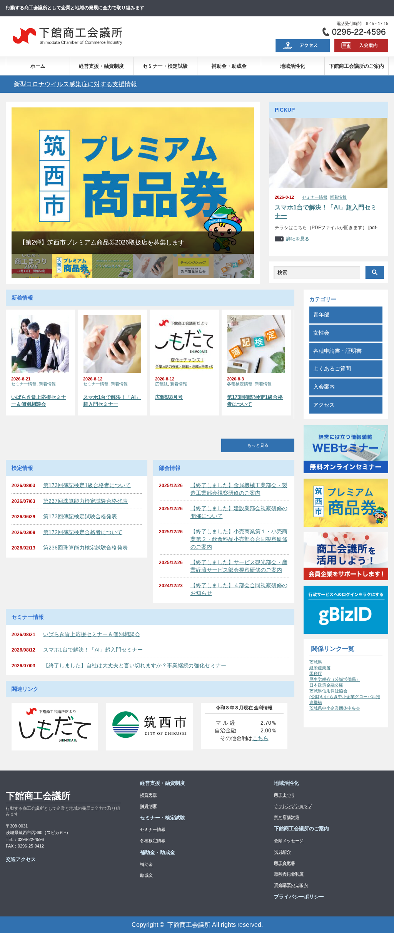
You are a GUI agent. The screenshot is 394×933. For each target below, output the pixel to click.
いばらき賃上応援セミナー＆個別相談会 (38, 400)
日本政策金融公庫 (326, 685)
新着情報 (338, 197)
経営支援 (148, 794)
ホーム (37, 66)
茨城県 (315, 662)
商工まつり (284, 794)
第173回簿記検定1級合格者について (255, 400)
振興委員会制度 (289, 873)
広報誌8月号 (169, 397)
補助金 (146, 864)
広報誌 (161, 384)
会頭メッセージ (289, 840)
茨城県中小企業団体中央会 (334, 708)
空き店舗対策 (286, 817)
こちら (260, 738)
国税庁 (315, 673)
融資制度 (148, 806)
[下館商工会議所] (67, 45)
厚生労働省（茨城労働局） (334, 679)
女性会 (321, 333)
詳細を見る (297, 238)
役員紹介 (282, 851)
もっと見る (258, 445)
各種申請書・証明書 (337, 351)
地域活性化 (292, 66)
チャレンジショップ (293, 806)
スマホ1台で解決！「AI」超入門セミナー (326, 211)
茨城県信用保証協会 (328, 690)
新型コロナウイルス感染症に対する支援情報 (75, 84)
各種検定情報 (239, 384)
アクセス (324, 405)
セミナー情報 (314, 197)
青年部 (321, 315)
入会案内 (324, 387)
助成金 (146, 875)
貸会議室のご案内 (291, 885)
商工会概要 (284, 863)
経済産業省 (320, 667)
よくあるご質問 (332, 368)
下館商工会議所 (38, 796)
